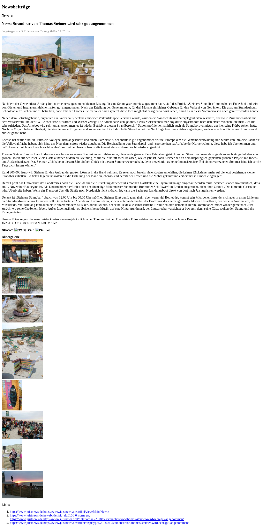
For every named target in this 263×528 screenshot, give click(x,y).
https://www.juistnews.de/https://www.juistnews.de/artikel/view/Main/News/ (59, 511)
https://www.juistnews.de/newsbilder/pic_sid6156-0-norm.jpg (50, 515)
